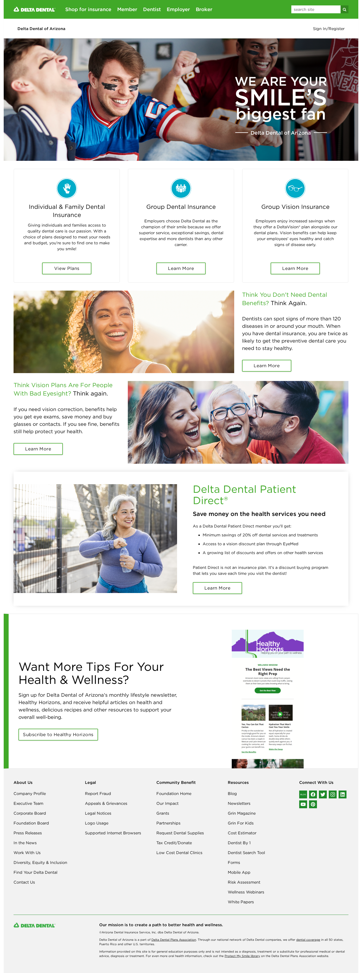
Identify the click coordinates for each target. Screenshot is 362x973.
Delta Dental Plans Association (173, 939)
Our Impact (167, 803)
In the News (25, 842)
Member (127, 9)
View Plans (67, 268)
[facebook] (313, 794)
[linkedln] (342, 794)
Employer (178, 9)
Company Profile (30, 793)
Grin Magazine (242, 813)
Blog (232, 793)
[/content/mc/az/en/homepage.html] (34, 9)
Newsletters (239, 803)
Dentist (152, 9)
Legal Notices (98, 813)
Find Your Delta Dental (35, 872)
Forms (234, 862)
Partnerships (168, 823)
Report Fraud (98, 793)
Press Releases (28, 832)
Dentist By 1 (239, 842)
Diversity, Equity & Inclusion (40, 862)
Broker (204, 9)
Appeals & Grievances (106, 803)
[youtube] (303, 804)
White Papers (241, 901)
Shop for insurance (88, 9)
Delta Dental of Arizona (41, 28)
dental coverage (308, 939)
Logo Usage (96, 823)
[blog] (303, 794)
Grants (162, 813)
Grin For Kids (241, 823)
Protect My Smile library (242, 956)
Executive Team (28, 803)
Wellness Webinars (246, 892)
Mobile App (239, 872)
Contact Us (24, 882)
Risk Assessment (244, 882)
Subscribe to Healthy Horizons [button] (58, 734)
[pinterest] (313, 804)
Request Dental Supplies (180, 832)
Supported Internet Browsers (113, 832)
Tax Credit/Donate (174, 842)
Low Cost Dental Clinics (179, 852)
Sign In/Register (329, 28)
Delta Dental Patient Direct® (244, 495)
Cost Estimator (242, 832)
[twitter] (323, 794)
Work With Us (27, 852)
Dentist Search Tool (246, 852)
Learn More (181, 268)
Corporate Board (30, 813)
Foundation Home (173, 793)
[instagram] (333, 794)
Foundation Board (31, 823)
